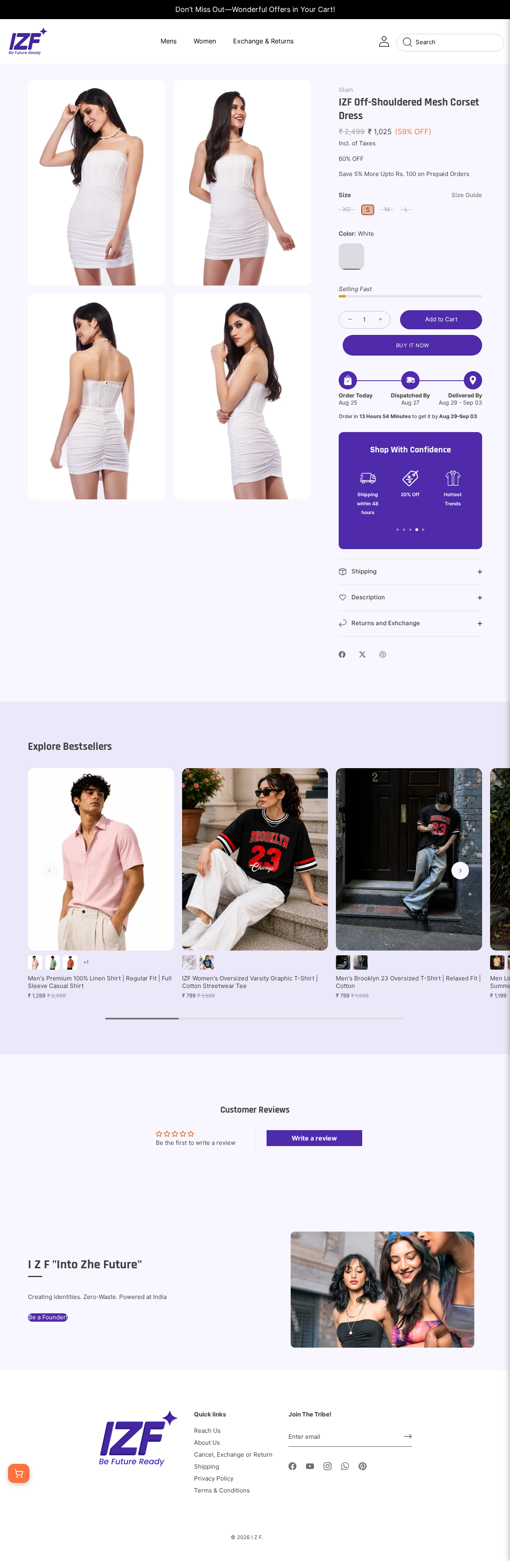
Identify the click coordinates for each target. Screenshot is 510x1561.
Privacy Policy (213, 1478)
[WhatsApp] (345, 1465)
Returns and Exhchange (385, 623)
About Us (207, 1442)
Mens (169, 41)
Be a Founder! (47, 1317)
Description (367, 597)
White (351, 256)
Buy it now (412, 345)
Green (52, 962)
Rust (70, 962)
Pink (35, 962)
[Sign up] (408, 1436)
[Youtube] (310, 1465)
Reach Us (207, 1430)
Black (189, 962)
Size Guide (466, 195)
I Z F (256, 1537)
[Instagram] (328, 1465)
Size (410, 195)
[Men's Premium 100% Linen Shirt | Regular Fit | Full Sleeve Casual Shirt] (101, 859)
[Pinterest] (363, 1465)
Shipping (363, 571)
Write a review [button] (314, 1138)
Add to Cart (441, 319)
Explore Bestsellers (70, 746)
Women (205, 41)
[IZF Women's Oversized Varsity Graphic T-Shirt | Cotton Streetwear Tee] (255, 859)
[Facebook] (292, 1465)
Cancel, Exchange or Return (233, 1454)
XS (347, 209)
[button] (50, 870)
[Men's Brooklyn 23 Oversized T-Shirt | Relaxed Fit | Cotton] (409, 859)
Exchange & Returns (263, 41)
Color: (356, 233)
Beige (497, 962)
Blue (207, 962)
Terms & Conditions (222, 1490)
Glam (346, 90)
